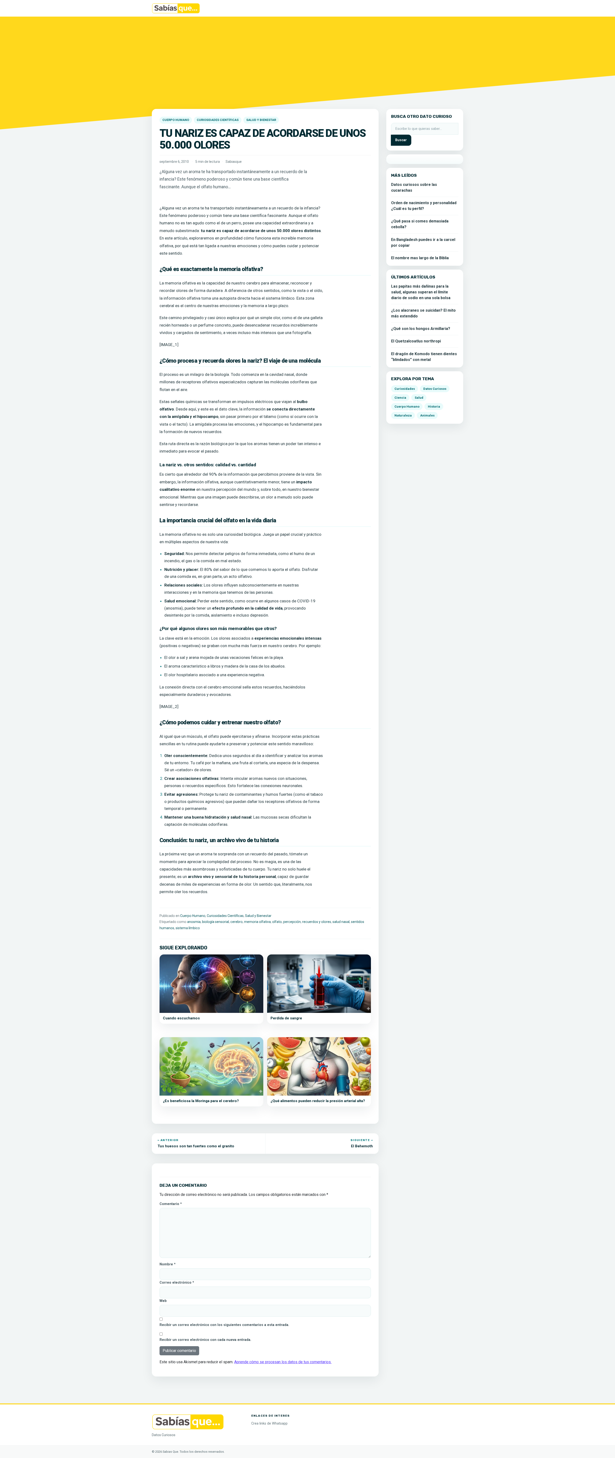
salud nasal (341, 922)
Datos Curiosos (434, 389)
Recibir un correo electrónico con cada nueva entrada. (205, 1340)
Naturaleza (403, 415)
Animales (427, 415)
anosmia (194, 922)
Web (163, 1301)
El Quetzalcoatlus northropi (416, 341)
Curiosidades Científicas (218, 120)
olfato (277, 922)
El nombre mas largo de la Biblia (420, 258)
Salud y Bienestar (261, 120)
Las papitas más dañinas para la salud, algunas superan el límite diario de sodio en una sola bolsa (420, 292)
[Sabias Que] (188, 1421)
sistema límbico (188, 928)
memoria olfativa (257, 922)
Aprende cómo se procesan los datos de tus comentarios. (283, 1362)
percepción (292, 922)
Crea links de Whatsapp (269, 1423)
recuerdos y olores (316, 922)
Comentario (171, 1204)
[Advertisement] (307, 60)
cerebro (236, 922)
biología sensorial (215, 922)
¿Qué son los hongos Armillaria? (420, 328)
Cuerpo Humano (175, 120)
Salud (419, 397)
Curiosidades (404, 389)
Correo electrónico (177, 1283)
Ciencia (400, 397)
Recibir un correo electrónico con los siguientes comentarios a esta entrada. (224, 1325)
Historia (434, 406)
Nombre (168, 1264)
